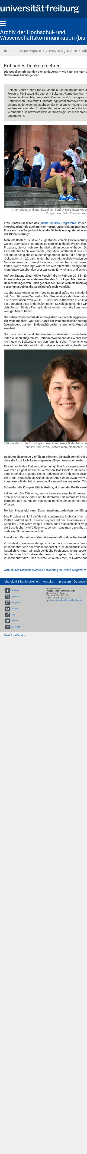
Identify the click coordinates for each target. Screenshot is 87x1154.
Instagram (15, 602)
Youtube (14, 608)
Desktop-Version (15, 635)
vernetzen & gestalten (61, 51)
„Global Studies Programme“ (58, 223)
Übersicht (10, 581)
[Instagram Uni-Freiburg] (7, 602)
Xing (12, 614)
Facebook (15, 590)
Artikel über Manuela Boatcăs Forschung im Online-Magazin (43, 570)
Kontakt (47, 581)
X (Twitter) (15, 596)
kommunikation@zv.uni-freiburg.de (66, 600)
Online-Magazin (30, 51)
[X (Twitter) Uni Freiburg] (7, 596)
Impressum (63, 581)
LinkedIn (14, 620)
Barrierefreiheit (29, 581)
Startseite (5, 50)
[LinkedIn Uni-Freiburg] (7, 620)
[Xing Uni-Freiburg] (7, 614)
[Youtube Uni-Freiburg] (7, 608)
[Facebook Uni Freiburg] (7, 590)
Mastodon (15, 627)
